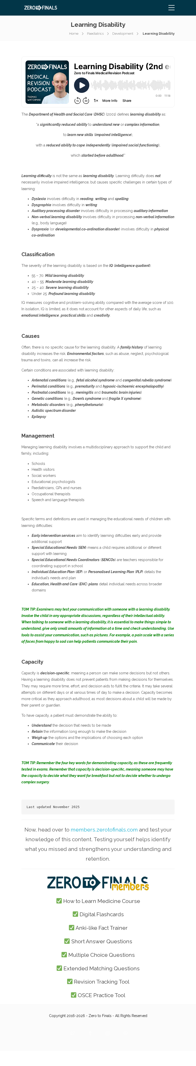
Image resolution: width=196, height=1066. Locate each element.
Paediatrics (95, 33)
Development (122, 33)
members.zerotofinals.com (104, 829)
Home (73, 33)
